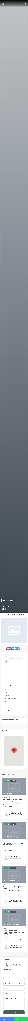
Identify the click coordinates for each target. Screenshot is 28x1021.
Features (14, 614)
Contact (14, 1012)
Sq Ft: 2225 (18, 939)
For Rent (6, 780)
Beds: (11, 658)
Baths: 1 (11, 806)
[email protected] (9, 973)
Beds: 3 (4, 939)
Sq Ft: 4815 (19, 894)
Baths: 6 (11, 894)
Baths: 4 (11, 939)
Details (7, 614)
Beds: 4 (5, 894)
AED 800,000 (11, 881)
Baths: (19, 658)
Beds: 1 (4, 806)
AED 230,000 (11, 924)
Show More (7, 679)
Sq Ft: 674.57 (18, 806)
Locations (21, 614)
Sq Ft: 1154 (18, 850)
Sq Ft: (6, 661)
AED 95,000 (11, 837)
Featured (13, 780)
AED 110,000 (11, 793)
